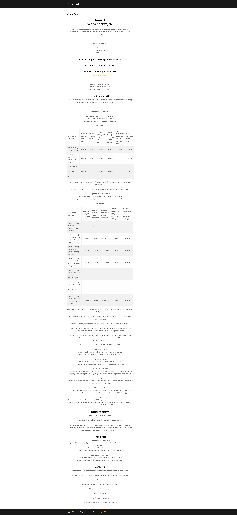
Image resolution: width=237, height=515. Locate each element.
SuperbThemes (105, 512)
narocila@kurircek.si (100, 75)
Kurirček (73, 4)
